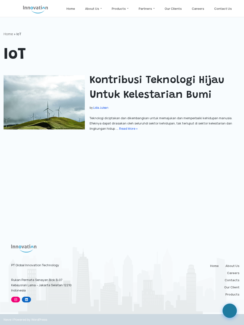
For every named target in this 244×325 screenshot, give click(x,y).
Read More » (128, 128)
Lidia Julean (100, 108)
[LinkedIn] (26, 299)
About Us (232, 266)
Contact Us (223, 8)
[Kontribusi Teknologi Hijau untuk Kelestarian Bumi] (44, 102)
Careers (198, 8)
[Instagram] (15, 299)
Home (70, 8)
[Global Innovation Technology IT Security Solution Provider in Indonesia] (35, 9)
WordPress (39, 319)
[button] (101, 8)
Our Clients (173, 8)
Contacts (232, 280)
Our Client (231, 287)
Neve (7, 319)
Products (232, 294)
